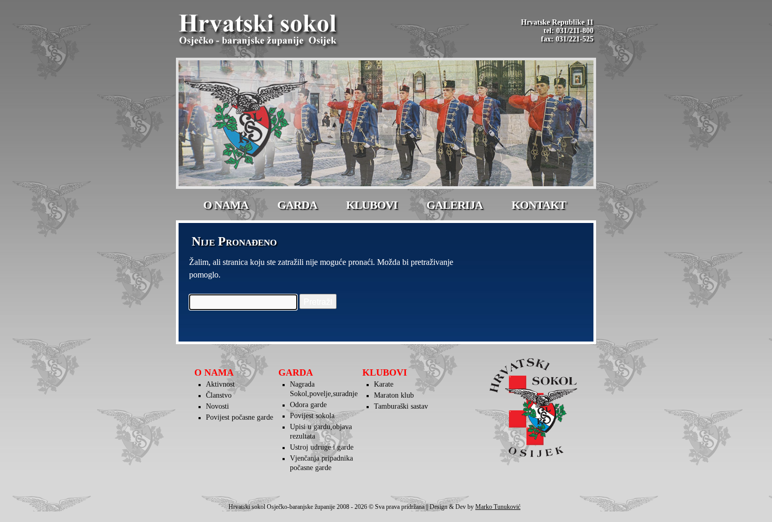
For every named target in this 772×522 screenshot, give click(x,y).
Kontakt (539, 204)
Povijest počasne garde (239, 417)
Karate (383, 384)
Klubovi (372, 204)
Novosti (217, 406)
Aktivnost (220, 384)
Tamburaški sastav (401, 406)
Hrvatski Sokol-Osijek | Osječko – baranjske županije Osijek (259, 31)
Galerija (454, 204)
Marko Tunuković (497, 506)
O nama (225, 204)
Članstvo (219, 395)
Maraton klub (394, 395)
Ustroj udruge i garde (321, 447)
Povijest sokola (312, 416)
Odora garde (308, 405)
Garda (297, 204)
